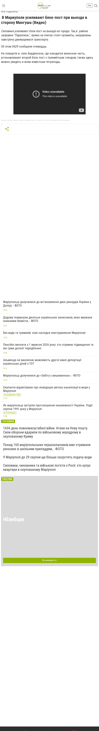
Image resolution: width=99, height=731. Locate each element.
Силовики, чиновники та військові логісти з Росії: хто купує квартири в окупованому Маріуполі (47, 467)
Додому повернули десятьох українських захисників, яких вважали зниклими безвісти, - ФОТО (47, 319)
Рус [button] (89, 5)
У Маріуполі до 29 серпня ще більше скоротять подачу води (47, 457)
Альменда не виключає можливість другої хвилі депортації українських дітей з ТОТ (42, 361)
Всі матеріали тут (49, 560)
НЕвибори (13, 519)
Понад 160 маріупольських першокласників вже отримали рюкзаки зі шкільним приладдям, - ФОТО (46, 447)
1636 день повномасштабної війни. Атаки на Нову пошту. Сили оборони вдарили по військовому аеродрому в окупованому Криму (45, 432)
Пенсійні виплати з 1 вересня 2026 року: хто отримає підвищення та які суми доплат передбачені (48, 346)
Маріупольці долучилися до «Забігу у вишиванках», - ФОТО (41, 375)
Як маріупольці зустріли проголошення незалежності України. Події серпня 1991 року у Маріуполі (47, 407)
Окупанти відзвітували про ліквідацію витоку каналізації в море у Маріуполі (46, 389)
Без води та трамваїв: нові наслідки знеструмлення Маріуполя (44, 333)
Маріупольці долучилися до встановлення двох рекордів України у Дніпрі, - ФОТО (47, 303)
